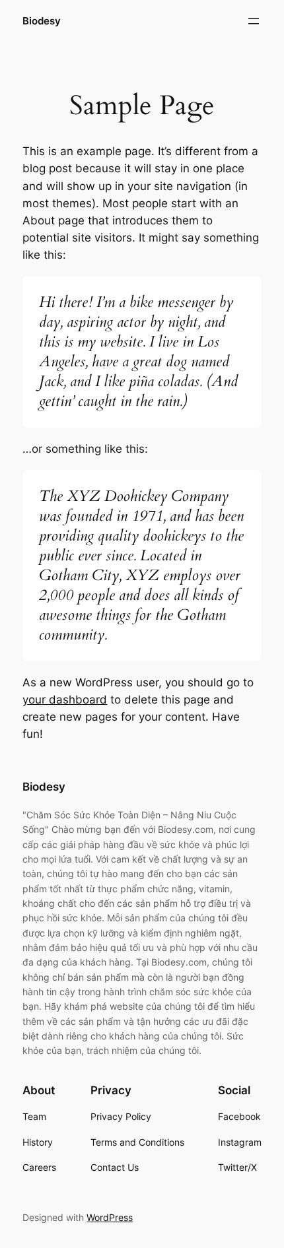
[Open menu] (254, 21)
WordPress (110, 1217)
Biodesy (41, 21)
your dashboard (64, 699)
